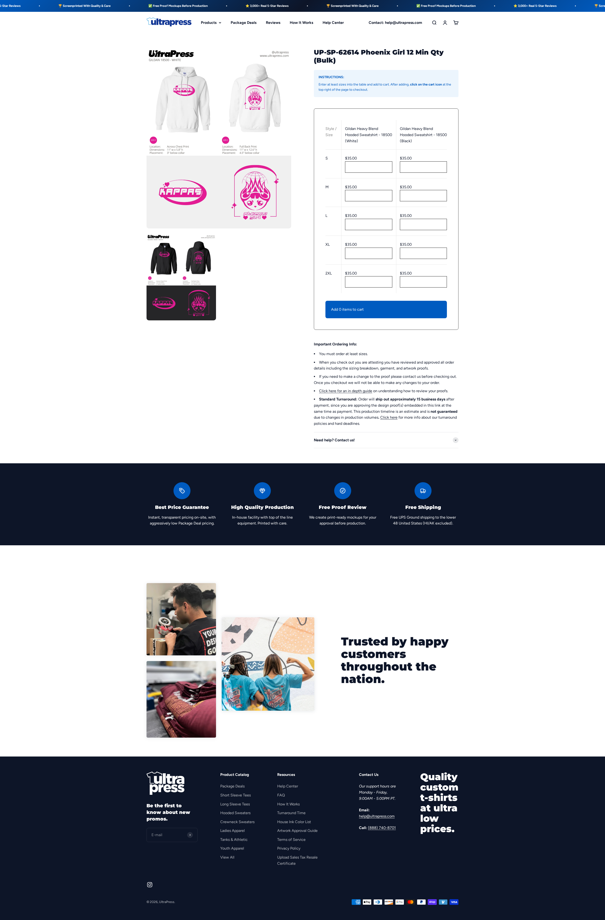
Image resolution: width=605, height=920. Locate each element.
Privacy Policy (288, 848)
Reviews (273, 22)
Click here (389, 417)
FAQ (281, 795)
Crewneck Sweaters (237, 822)
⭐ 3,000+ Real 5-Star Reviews (225, 6)
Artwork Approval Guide (297, 830)
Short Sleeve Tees (235, 795)
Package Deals (243, 22)
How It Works (301, 22)
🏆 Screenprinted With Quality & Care (43, 6)
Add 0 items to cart (347, 309)
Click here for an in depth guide (345, 391)
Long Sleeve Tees (235, 804)
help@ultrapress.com (377, 816)
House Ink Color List (294, 822)
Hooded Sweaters (235, 813)
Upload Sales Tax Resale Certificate (297, 860)
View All (227, 857)
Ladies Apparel (232, 830)
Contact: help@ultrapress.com (395, 22)
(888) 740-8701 (382, 827)
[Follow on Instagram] (150, 884)
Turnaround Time (291, 813)
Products (208, 22)
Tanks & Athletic (234, 839)
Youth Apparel (232, 848)
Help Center (333, 22)
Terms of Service (291, 839)
